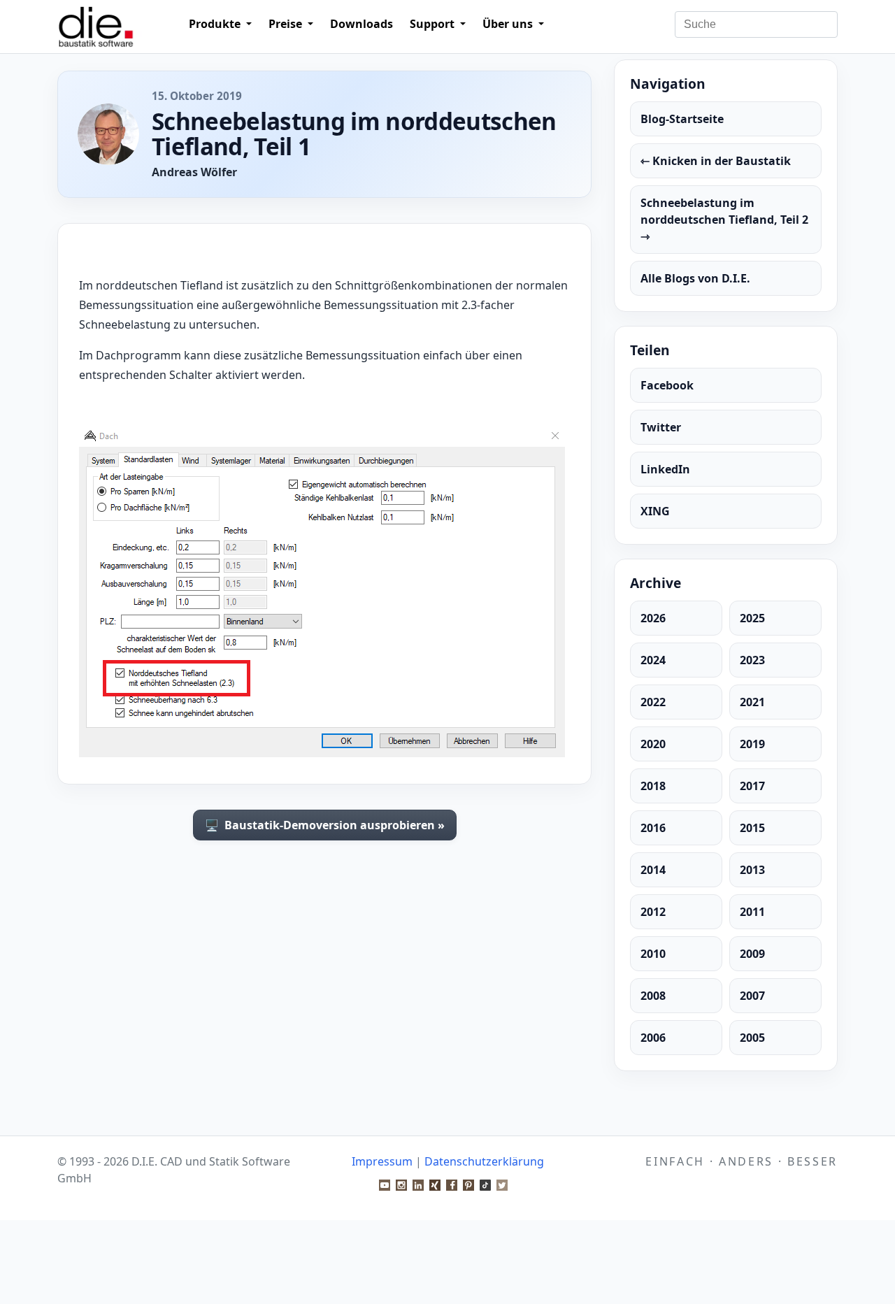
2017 (752, 786)
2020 (653, 744)
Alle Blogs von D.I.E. (695, 278)
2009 (752, 953)
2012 (653, 911)
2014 (653, 869)
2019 (752, 744)
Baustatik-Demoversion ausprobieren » (325, 825)
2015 (752, 828)
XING (655, 511)
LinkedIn (665, 469)
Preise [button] (286, 23)
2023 (752, 660)
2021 (752, 702)
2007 (752, 995)
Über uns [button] (509, 23)
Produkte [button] (216, 23)
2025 (752, 618)
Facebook (667, 385)
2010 (653, 953)
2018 (653, 786)
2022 (653, 702)
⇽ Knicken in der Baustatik (715, 161)
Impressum (382, 1161)
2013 (752, 869)
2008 (653, 995)
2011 (752, 911)
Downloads (361, 23)
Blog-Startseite (682, 119)
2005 (752, 1037)
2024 (653, 660)
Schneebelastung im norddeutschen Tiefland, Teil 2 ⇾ (724, 219)
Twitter (660, 427)
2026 (653, 618)
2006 (653, 1037)
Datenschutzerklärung (484, 1161)
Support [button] (433, 23)
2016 (653, 828)
